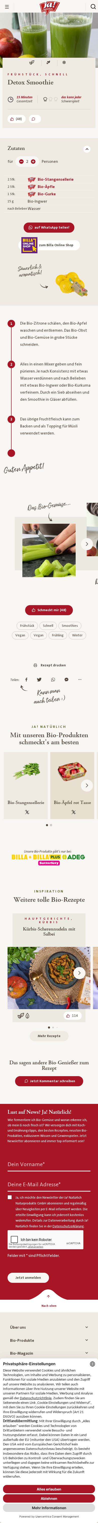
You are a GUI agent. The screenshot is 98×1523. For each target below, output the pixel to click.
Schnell (48, 626)
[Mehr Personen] (33, 161)
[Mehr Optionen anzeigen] (81, 680)
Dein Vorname (26, 1164)
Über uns (18, 1327)
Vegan (20, 635)
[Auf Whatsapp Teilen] (54, 680)
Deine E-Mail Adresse (34, 1185)
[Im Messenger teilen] (67, 680)
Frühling (58, 635)
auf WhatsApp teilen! (51, 228)
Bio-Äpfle (46, 186)
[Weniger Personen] (21, 161)
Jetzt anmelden (28, 1278)
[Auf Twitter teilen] (40, 680)
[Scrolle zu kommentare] (35, 119)
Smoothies (70, 626)
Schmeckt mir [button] (55, 610)
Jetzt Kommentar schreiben (52, 1081)
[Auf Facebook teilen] (27, 680)
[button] (87, 544)
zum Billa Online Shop (56, 245)
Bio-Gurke (47, 194)
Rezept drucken (53, 665)
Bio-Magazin (21, 1353)
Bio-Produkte (22, 1340)
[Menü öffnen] (7, 7)
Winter (77, 635)
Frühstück (27, 626)
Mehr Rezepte (49, 1036)
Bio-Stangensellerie (56, 179)
